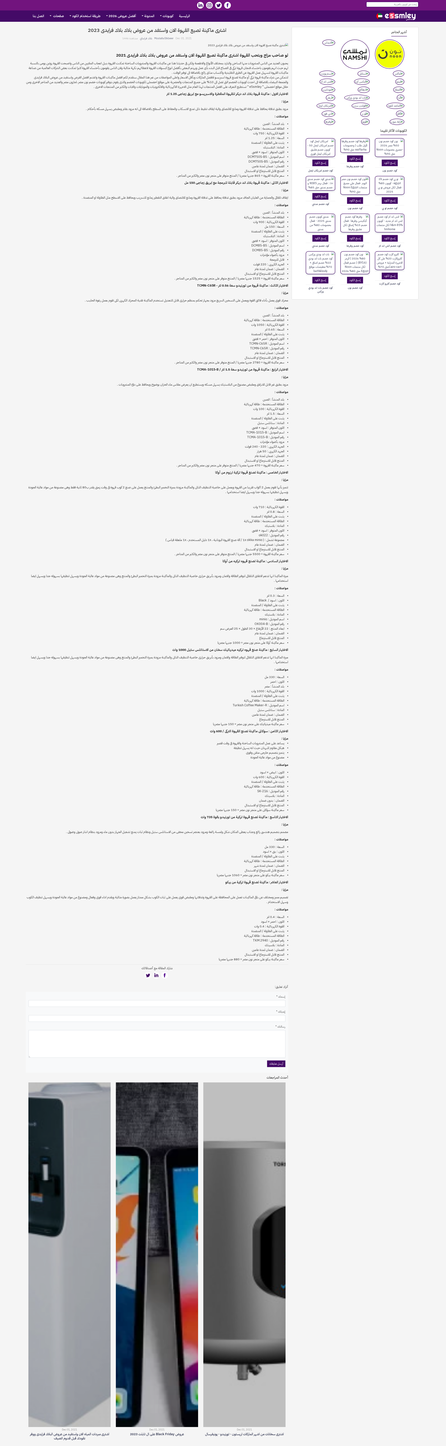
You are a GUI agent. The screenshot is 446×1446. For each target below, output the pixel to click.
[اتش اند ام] (327, 82)
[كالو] (400, 114)
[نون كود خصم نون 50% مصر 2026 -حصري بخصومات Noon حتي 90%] (389, 147)
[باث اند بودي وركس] (357, 98)
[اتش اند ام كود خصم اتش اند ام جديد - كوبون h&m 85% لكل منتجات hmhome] (389, 223)
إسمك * (280, 997)
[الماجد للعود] (395, 106)
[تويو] (365, 122)
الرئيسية (184, 15)
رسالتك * (280, 1027)
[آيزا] (400, 98)
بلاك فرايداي (146, 38)
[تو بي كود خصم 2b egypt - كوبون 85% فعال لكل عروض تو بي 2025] (389, 185)
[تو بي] (365, 114)
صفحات (58, 15)
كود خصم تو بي (389, 208)
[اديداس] (328, 43)
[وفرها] (329, 122)
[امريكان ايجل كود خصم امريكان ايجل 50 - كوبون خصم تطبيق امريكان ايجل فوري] (320, 147)
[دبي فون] (328, 114)
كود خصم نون (389, 170)
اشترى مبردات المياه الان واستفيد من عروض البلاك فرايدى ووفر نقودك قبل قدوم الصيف (69, 1439)
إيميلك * (280, 1012)
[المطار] (398, 90)
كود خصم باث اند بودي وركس (320, 289)
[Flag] (379, 16)
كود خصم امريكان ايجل (320, 170)
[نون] (389, 54)
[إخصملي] (400, 16)
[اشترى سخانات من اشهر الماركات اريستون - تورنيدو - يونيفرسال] (244, 1255)
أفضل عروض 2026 (122, 15)
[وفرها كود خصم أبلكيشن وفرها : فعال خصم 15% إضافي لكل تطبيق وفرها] (355, 223)
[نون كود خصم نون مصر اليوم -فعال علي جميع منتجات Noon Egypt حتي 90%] (355, 185)
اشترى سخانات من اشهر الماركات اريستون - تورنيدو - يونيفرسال (244, 1437)
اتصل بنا (38, 15)
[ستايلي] (363, 74)
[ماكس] (398, 74)
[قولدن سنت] (361, 106)
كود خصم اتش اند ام (390, 246)
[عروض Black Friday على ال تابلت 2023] (157, 1255)
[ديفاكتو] (364, 90)
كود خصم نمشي (320, 204)
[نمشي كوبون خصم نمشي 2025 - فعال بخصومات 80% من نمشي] (320, 223)
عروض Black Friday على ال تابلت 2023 (157, 1437)
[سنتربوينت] (327, 74)
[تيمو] (399, 82)
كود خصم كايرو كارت (389, 284)
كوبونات (168, 15)
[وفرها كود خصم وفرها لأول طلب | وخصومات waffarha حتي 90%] (355, 145)
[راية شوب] (397, 122)
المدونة (149, 15)
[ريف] (330, 98)
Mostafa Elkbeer (164, 38)
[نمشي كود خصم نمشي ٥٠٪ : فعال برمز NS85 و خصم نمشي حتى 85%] (320, 183)
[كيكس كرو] (362, 82)
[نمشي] (355, 54)
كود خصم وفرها (355, 166)
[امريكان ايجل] (326, 106)
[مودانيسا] (328, 90)
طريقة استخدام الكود (86, 15)
